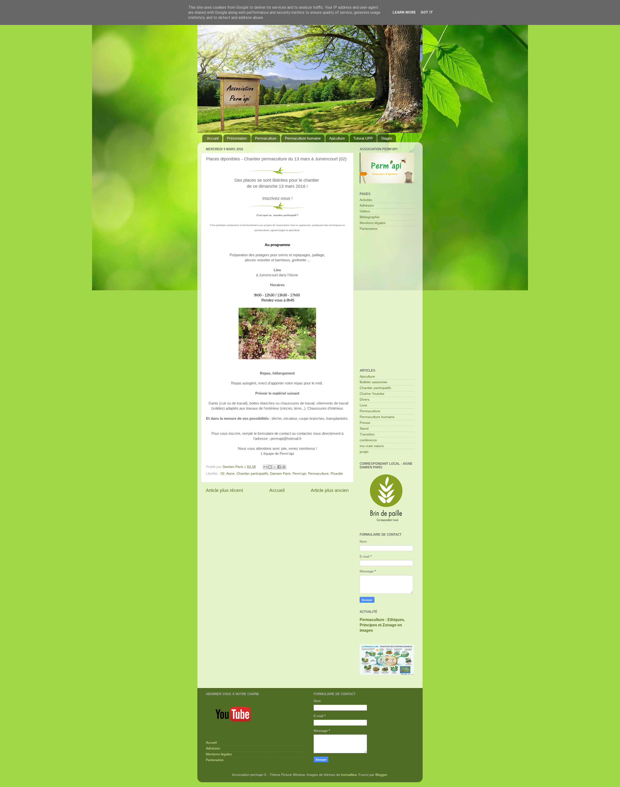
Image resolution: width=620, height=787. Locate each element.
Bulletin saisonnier (374, 382)
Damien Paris (280, 473)
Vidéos (365, 211)
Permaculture (265, 138)
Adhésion (367, 205)
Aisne (230, 473)
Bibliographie (370, 217)
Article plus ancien (330, 490)
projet (364, 452)
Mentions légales (373, 223)
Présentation (237, 138)
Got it (427, 12)
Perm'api (299, 473)
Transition (367, 434)
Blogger (381, 775)
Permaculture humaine (303, 138)
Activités (366, 200)
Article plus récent (224, 490)
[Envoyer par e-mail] (265, 467)
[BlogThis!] (270, 467)
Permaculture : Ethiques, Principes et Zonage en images (382, 625)
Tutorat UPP (363, 138)
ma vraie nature (372, 446)
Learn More (404, 12)
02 (223, 473)
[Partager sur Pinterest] (283, 467)
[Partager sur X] (274, 467)
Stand (364, 428)
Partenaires (368, 229)
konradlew (348, 775)
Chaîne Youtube (372, 394)
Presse (365, 423)
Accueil (212, 138)
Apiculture (337, 138)
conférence (368, 440)
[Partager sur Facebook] (279, 467)
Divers (364, 399)
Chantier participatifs (252, 473)
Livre (363, 405)
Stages (386, 138)
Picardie (337, 473)
